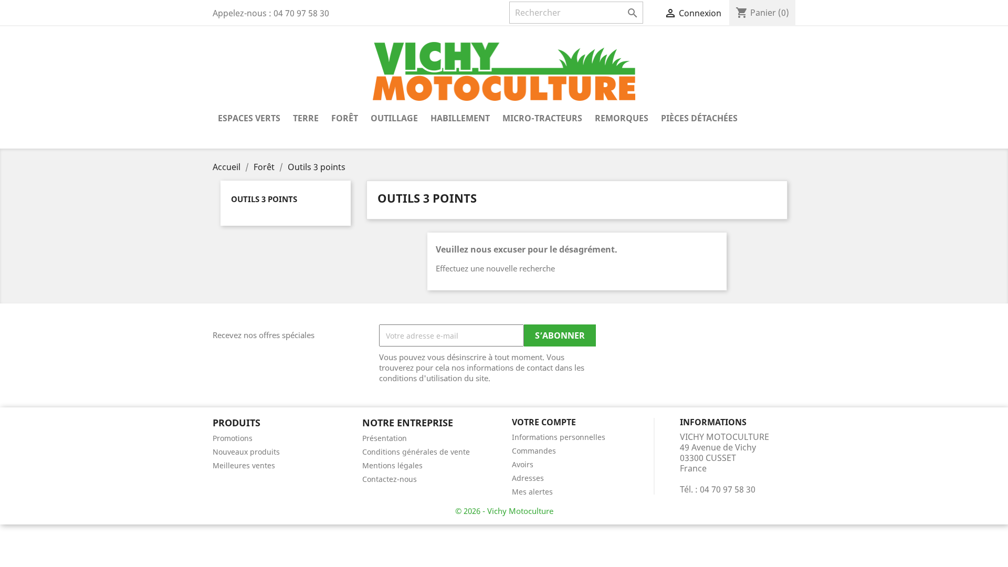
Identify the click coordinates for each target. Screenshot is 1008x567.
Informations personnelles (558, 437)
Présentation (384, 438)
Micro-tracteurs (542, 118)
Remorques (621, 118)
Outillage (394, 118)
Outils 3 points (264, 199)
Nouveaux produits (246, 452)
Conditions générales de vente (416, 452)
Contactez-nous (389, 479)
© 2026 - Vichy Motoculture (504, 511)
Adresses (528, 478)
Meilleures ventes (244, 465)
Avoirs (522, 464)
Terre (306, 118)
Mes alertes (532, 492)
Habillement (460, 118)
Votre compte (544, 422)
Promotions (233, 438)
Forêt (344, 118)
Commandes (534, 451)
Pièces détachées (699, 118)
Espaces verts (249, 118)
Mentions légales (392, 465)
